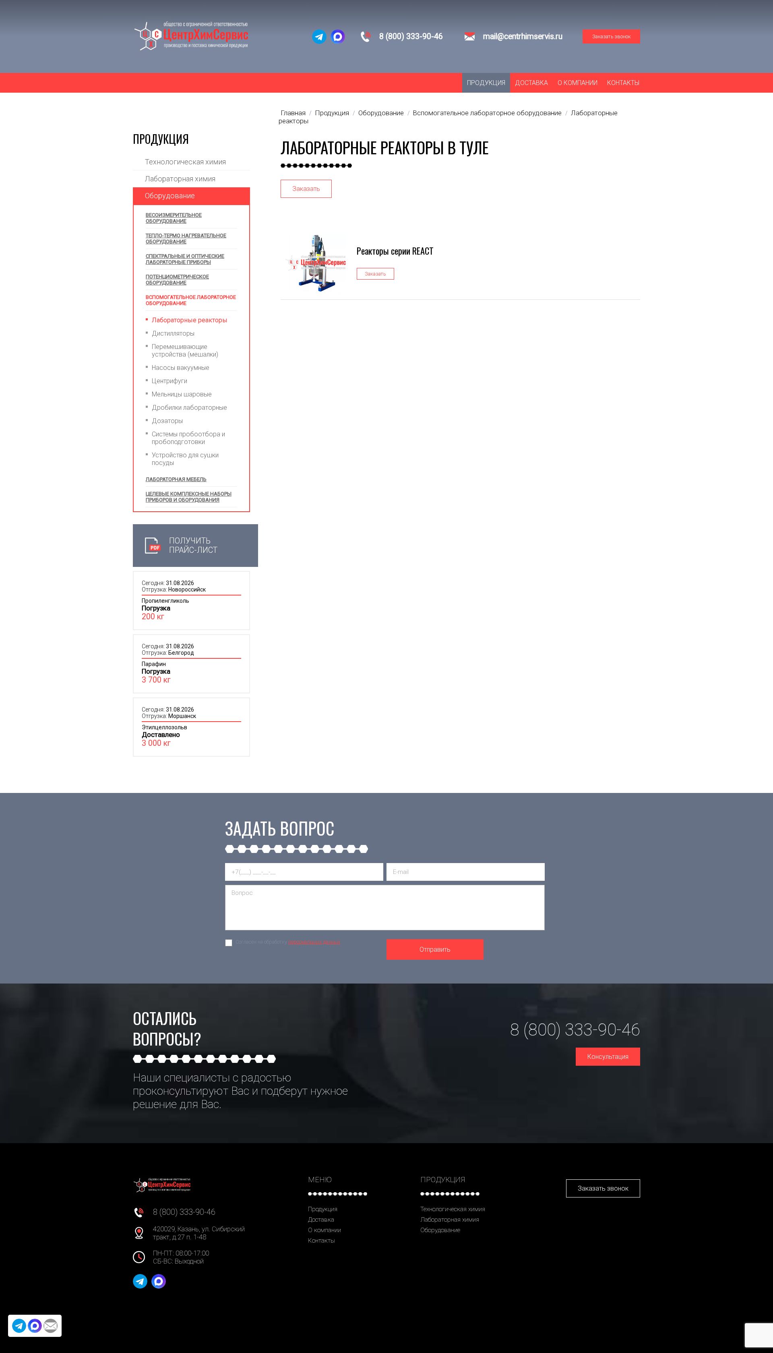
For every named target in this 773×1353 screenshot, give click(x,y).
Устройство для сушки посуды (185, 459)
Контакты (623, 83)
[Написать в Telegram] (319, 36)
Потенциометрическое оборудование (177, 280)
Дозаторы (167, 421)
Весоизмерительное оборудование (174, 218)
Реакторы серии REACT (395, 250)
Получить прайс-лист (193, 545)
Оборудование (170, 195)
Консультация (607, 1056)
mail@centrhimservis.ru (522, 36)
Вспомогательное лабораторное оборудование (191, 300)
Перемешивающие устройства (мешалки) (185, 350)
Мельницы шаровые (182, 394)
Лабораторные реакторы (189, 320)
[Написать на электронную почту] (50, 1326)
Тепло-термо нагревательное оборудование (186, 238)
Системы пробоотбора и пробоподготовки (188, 438)
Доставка (531, 83)
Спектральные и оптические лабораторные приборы (185, 259)
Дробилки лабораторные (189, 407)
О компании (577, 83)
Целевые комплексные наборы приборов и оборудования (188, 497)
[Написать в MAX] (338, 36)
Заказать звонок (611, 36)
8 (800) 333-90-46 (411, 36)
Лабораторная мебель (176, 479)
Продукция (486, 83)
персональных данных (314, 942)
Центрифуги (169, 381)
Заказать (306, 189)
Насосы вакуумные (180, 367)
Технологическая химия (185, 162)
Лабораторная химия (180, 178)
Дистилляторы (173, 333)
